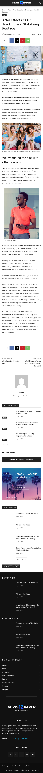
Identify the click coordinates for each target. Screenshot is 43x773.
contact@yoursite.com (19, 738)
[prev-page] (3, 444)
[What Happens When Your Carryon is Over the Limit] (8, 414)
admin (9, 34)
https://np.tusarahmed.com (21, 396)
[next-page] (7, 444)
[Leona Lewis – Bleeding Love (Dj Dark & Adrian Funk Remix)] (8, 539)
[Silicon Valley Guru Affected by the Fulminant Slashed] (8, 551)
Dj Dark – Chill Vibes (23, 525)
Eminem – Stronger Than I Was (27, 513)
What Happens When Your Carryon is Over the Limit (33, 363)
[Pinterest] (22, 40)
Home (4, 10)
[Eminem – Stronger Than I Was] (8, 516)
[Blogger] (10, 754)
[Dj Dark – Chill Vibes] (8, 528)
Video (10, 10)
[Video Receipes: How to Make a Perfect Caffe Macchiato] (8, 426)
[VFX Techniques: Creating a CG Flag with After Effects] (8, 437)
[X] (17, 40)
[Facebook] (12, 40)
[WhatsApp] (27, 40)
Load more (20, 559)
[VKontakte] (33, 754)
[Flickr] (21, 754)
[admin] (3, 34)
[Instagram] (27, 754)
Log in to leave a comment (22, 459)
